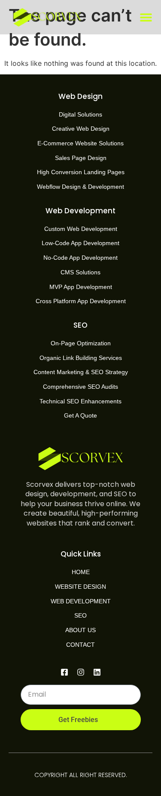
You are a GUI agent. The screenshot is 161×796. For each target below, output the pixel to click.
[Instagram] (81, 672)
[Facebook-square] (64, 672)
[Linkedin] (97, 672)
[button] (146, 17)
